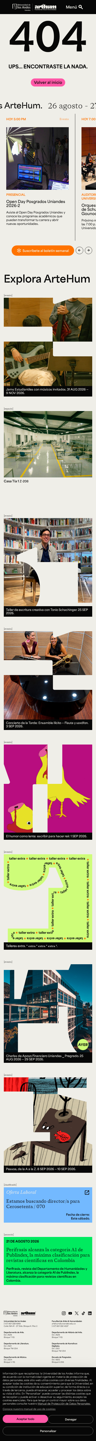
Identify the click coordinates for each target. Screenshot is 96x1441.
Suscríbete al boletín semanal (46, 251)
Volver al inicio (48, 82)
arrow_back (79, 250)
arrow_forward (88, 250)
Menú (71, 7)
